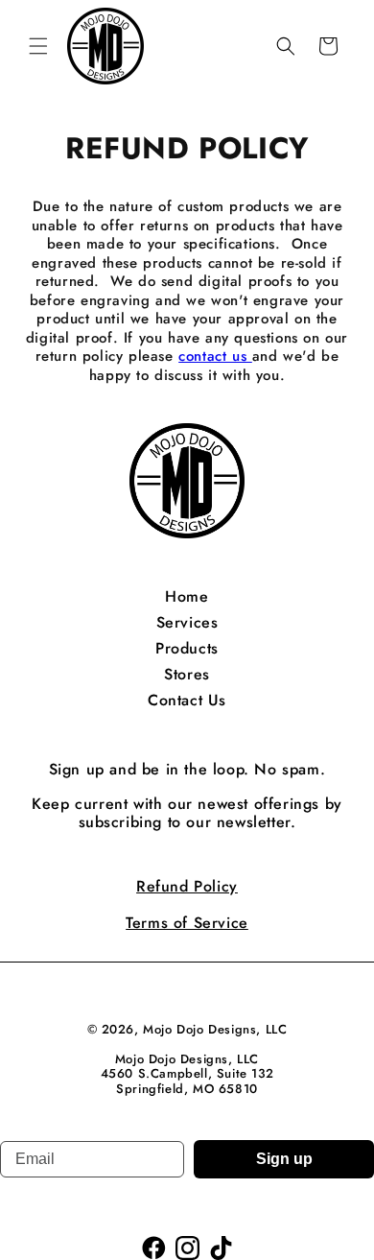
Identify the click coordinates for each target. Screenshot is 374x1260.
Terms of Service (187, 923)
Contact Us (187, 700)
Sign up (284, 1159)
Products (187, 648)
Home (186, 596)
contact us (215, 356)
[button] (38, 46)
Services (187, 622)
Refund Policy (187, 886)
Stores (187, 674)
